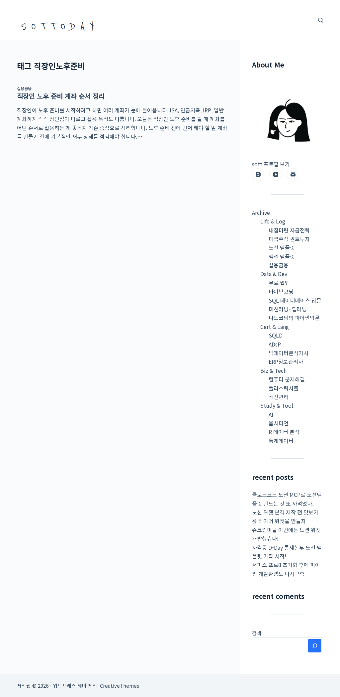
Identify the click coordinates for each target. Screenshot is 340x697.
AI (271, 414)
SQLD (276, 335)
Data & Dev (273, 274)
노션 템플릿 (282, 247)
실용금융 (24, 88)
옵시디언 (279, 423)
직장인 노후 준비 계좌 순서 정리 (61, 96)
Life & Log (272, 221)
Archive (261, 212)
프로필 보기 (277, 164)
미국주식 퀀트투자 (289, 239)
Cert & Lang (274, 327)
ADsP (275, 344)
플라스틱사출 (283, 388)
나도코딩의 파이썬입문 (294, 318)
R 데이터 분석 (284, 432)
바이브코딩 (281, 291)
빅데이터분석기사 (288, 353)
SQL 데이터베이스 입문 (295, 300)
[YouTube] (275, 174)
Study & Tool (276, 405)
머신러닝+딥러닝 (288, 309)
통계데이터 (281, 441)
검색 (256, 632)
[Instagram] (258, 174)
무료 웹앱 (279, 283)
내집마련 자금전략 (289, 230)
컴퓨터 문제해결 (287, 379)
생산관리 (279, 397)
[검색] (320, 20)
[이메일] (293, 174)
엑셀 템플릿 (282, 256)
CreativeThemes (119, 685)
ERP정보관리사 (286, 361)
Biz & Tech (273, 370)
